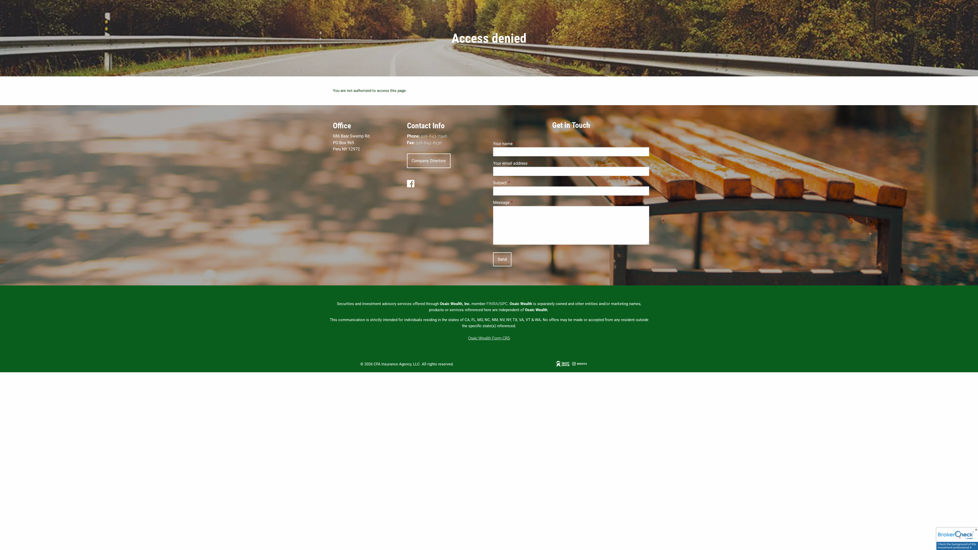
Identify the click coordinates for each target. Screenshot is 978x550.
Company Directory (429, 160)
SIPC (503, 303)
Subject (519, 183)
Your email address (529, 163)
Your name (522, 143)
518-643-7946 (434, 136)
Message (520, 202)
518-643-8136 (429, 142)
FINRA (492, 303)
